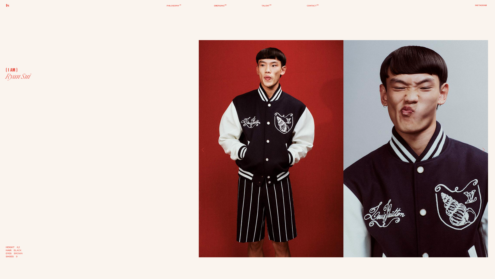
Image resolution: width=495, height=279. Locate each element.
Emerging (220, 5)
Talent (266, 5)
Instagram (481, 5)
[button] (203, 150)
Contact (313, 5)
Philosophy (174, 5)
